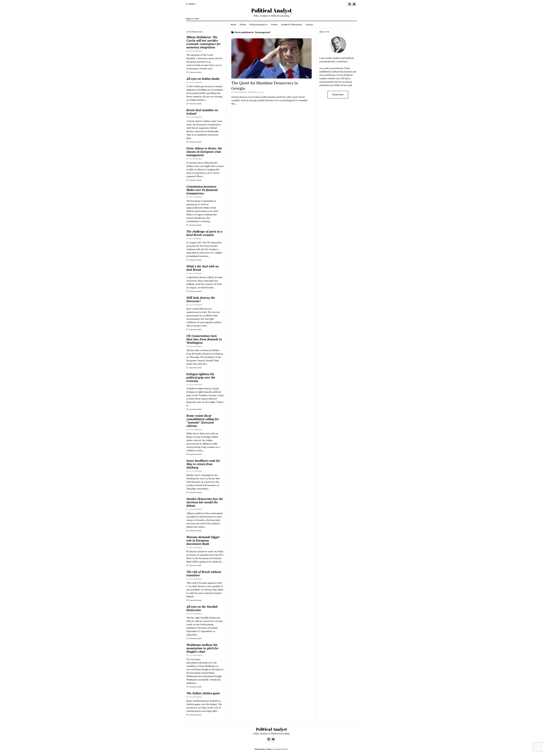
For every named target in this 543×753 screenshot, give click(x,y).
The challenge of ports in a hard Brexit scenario (204, 233)
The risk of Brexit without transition (203, 573)
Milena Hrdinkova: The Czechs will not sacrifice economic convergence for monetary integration (203, 42)
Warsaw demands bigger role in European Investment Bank (203, 540)
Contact (309, 24)
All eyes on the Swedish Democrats (202, 608)
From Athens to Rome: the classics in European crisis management (204, 152)
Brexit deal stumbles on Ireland (202, 111)
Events (274, 24)
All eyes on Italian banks (202, 78)
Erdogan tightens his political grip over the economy (200, 377)
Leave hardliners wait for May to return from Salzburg (203, 464)
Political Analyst (271, 10)
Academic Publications (291, 24)
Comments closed (194, 72)
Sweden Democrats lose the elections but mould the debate (204, 502)
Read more (337, 94)
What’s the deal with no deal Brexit (202, 268)
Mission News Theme (263, 749)
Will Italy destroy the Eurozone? (200, 299)
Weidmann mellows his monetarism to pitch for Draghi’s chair (202, 648)
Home (233, 24)
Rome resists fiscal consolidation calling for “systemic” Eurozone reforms (202, 420)
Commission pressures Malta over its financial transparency (201, 190)
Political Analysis (257, 24)
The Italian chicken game (203, 693)
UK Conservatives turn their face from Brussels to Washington (204, 339)
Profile (243, 24)
